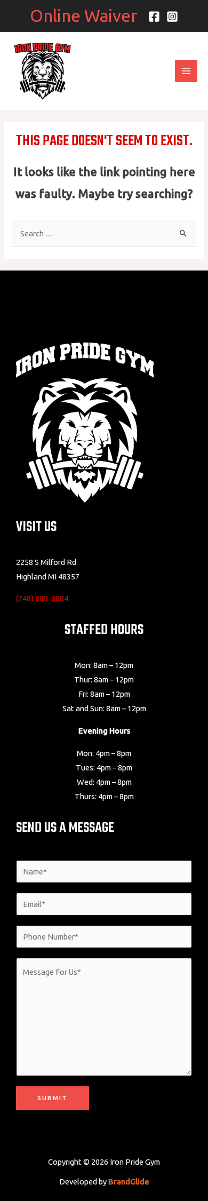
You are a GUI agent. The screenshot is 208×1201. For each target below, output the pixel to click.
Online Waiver (84, 15)
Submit (52, 1097)
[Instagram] (172, 16)
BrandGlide (128, 1181)
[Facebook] (154, 16)
